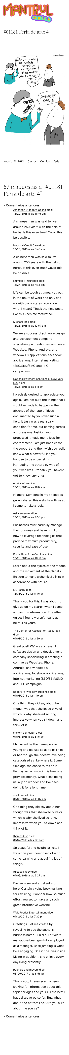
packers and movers (26, 969)
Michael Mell (21, 321)
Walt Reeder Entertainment (30, 912)
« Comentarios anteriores (22, 205)
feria (56, 161)
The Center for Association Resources (36, 630)
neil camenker (22, 513)
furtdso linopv (22, 871)
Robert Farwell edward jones (31, 691)
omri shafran (21, 483)
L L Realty (19, 589)
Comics (45, 161)
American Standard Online (29, 209)
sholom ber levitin (24, 732)
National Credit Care (26, 245)
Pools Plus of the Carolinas (29, 554)
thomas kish (20, 836)
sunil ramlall (20, 795)
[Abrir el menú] (65, 13)
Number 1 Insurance (25, 280)
